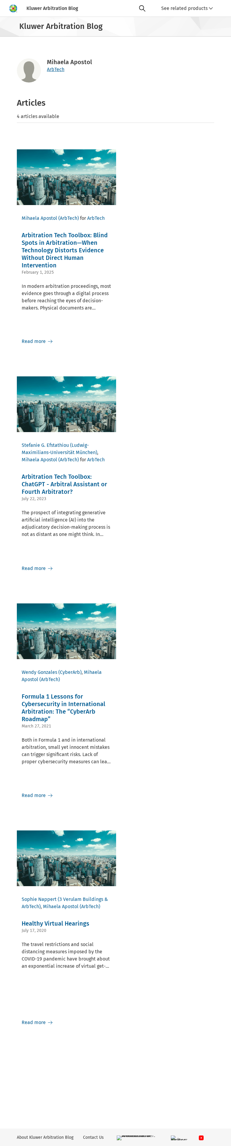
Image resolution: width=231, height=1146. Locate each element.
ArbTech (55, 69)
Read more (34, 341)
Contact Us (93, 1137)
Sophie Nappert (39, 899)
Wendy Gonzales (39, 672)
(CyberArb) (70, 672)
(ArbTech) (68, 218)
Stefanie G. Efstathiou (45, 445)
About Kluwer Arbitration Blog (45, 1137)
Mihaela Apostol (39, 218)
